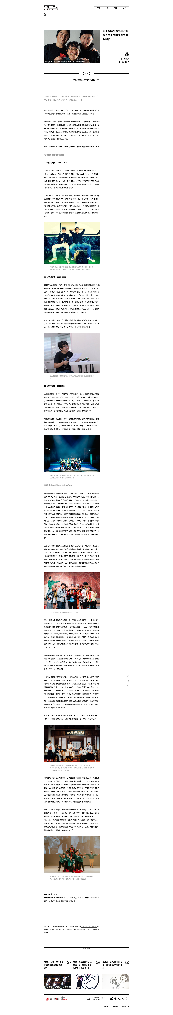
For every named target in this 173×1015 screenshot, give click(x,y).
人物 (107, 8)
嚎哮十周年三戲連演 (77, 327)
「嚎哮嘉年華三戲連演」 (89, 927)
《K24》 (77, 510)
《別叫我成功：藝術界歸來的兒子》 (61, 397)
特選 (115, 8)
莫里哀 (80, 778)
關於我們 (106, 1006)
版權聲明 (115, 1006)
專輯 (98, 8)
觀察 (124, 8)
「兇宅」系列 (94, 298)
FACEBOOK (125, 1006)
